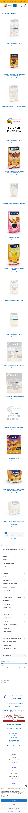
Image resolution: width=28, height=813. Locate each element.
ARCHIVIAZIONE (14, 553)
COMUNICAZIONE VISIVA (14, 587)
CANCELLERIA (14, 573)
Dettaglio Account (14, 760)
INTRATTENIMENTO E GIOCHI (14, 625)
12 (18, 535)
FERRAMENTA (14, 604)
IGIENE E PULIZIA (14, 614)
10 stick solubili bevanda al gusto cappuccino (14, 365)
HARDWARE (14, 611)
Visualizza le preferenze (14, 808)
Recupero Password (14, 762)
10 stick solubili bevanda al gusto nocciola (14, 427)
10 (12, 535)
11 (15, 535)
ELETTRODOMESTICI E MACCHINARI (14, 597)
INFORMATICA (14, 621)
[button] (26, 786)
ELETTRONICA (6, 600)
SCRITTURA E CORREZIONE (14, 649)
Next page (13, 538)
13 (20, 535)
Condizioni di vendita (14, 776)
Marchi (14, 770)
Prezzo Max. (22, 668)
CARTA (14, 577)
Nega (14, 804)
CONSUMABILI (14, 590)
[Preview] (24, 20)
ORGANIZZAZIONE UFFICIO (14, 642)
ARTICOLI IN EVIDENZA (8, 563)
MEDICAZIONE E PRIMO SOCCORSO (14, 638)
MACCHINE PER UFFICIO (14, 635)
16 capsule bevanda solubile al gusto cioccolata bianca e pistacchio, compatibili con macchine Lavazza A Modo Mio (14, 523)
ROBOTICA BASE (14, 645)
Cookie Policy (10, 811)
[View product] (24, 18)
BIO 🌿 (14, 566)
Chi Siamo (14, 773)
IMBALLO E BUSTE (14, 618)
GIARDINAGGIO (7, 607)
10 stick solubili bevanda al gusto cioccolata (14, 396)
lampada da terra (7, 628)
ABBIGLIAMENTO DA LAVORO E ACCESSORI (14, 549)
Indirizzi (14, 757)
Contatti (14, 778)
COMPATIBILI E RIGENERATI (14, 584)
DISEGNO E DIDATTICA (14, 594)
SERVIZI (14, 652)
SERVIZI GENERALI (14, 655)
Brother (5, 570)
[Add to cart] (24, 50)
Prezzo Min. (5, 668)
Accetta (14, 800)
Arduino (5, 556)
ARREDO (14, 560)
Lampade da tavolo (7, 631)
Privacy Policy (17, 811)
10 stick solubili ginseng (14, 458)
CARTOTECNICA (14, 580)
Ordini (14, 754)
